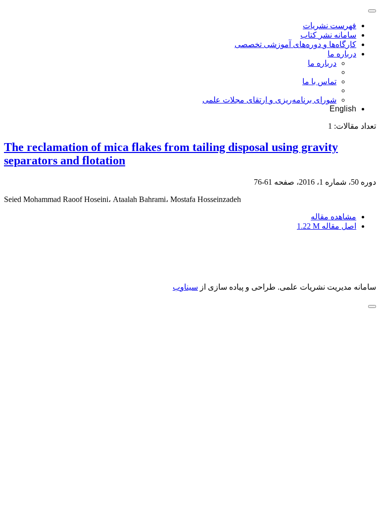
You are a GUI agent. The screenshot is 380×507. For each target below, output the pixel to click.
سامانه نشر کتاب (328, 35)
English (343, 108)
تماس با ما (319, 81)
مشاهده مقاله (333, 216)
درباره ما (342, 54)
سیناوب (185, 287)
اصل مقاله (326, 226)
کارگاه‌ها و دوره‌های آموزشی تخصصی (295, 44)
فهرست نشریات (329, 25)
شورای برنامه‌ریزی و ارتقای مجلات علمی (269, 100)
